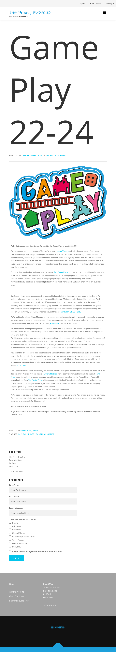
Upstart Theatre (62, 251)
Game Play (26, 430)
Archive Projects (16, 591)
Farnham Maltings (49, 374)
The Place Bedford (56, 155)
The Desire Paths (35, 380)
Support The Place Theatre (90, 3)
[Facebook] (64, 634)
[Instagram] (52, 634)
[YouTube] (75, 634)
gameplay (41, 434)
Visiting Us (110, 3)
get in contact (54, 323)
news (35, 430)
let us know (21, 365)
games (50, 434)
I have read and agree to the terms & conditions (37, 551)
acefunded (29, 434)
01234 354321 (19, 471)
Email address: (16, 508)
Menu (104, 12)
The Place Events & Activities (22, 519)
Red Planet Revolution (63, 272)
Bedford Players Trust (19, 600)
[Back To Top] (58, 646)
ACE (20, 434)
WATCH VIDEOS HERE (71, 312)
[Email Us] (40, 634)
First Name (14, 485)
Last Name (14, 496)
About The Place (16, 596)
